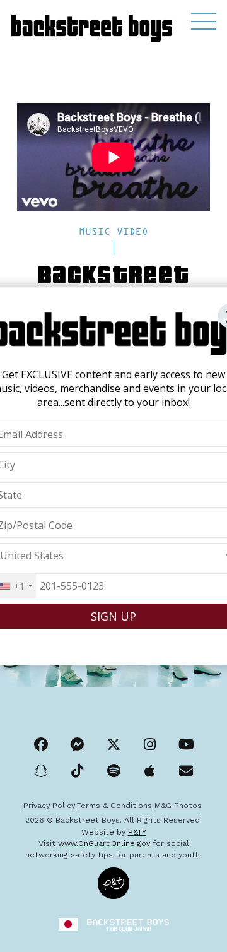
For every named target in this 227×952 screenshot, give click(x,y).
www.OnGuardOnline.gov (104, 843)
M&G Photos (178, 805)
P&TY (137, 832)
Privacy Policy (49, 805)
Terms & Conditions (114, 805)
